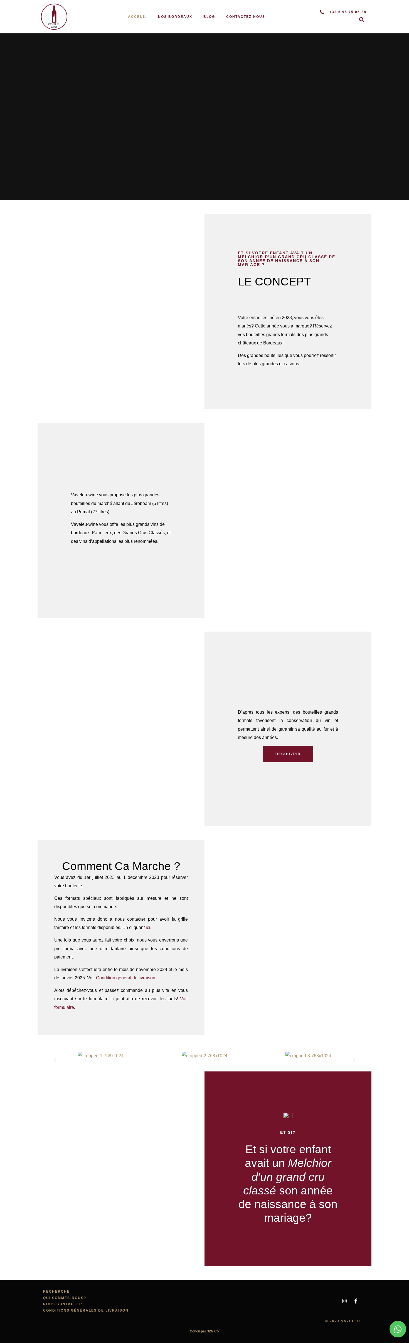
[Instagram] (344, 1301)
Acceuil (137, 17)
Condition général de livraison (125, 977)
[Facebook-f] (356, 1301)
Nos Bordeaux (175, 17)
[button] (361, 19)
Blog (209, 17)
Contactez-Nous (245, 17)
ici (148, 927)
